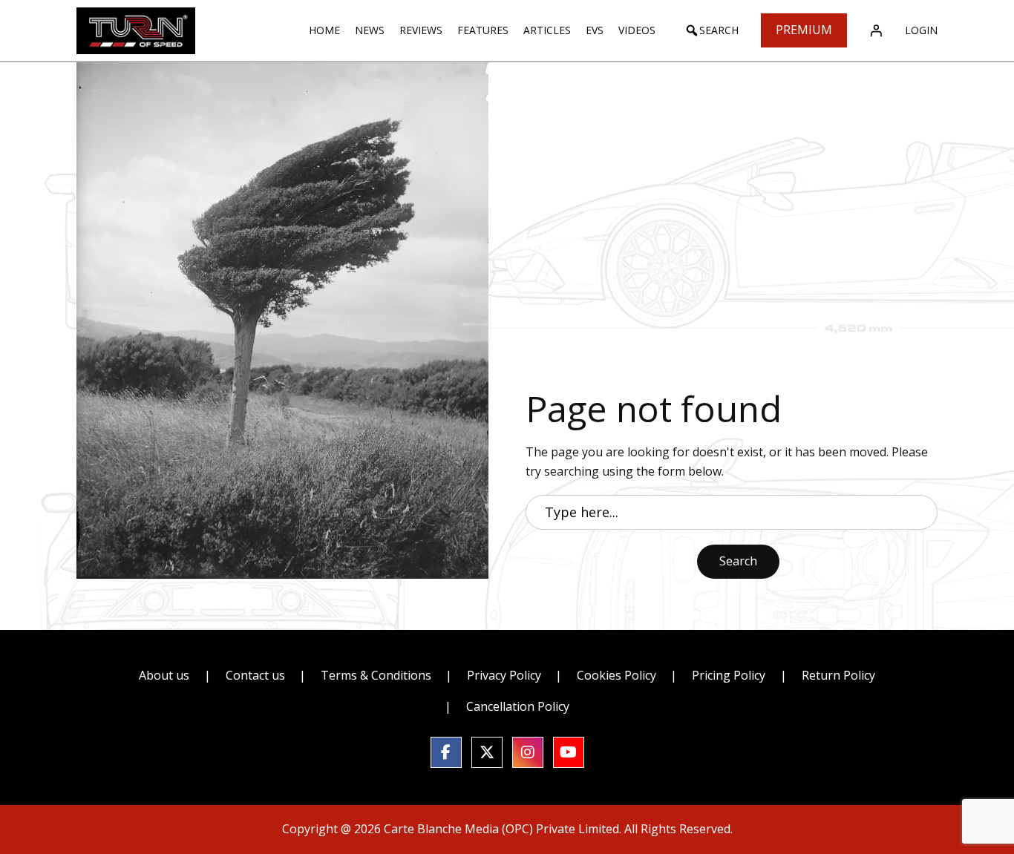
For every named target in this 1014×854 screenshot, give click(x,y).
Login (921, 30)
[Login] (876, 30)
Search (738, 561)
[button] (711, 30)
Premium (804, 30)
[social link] (446, 752)
